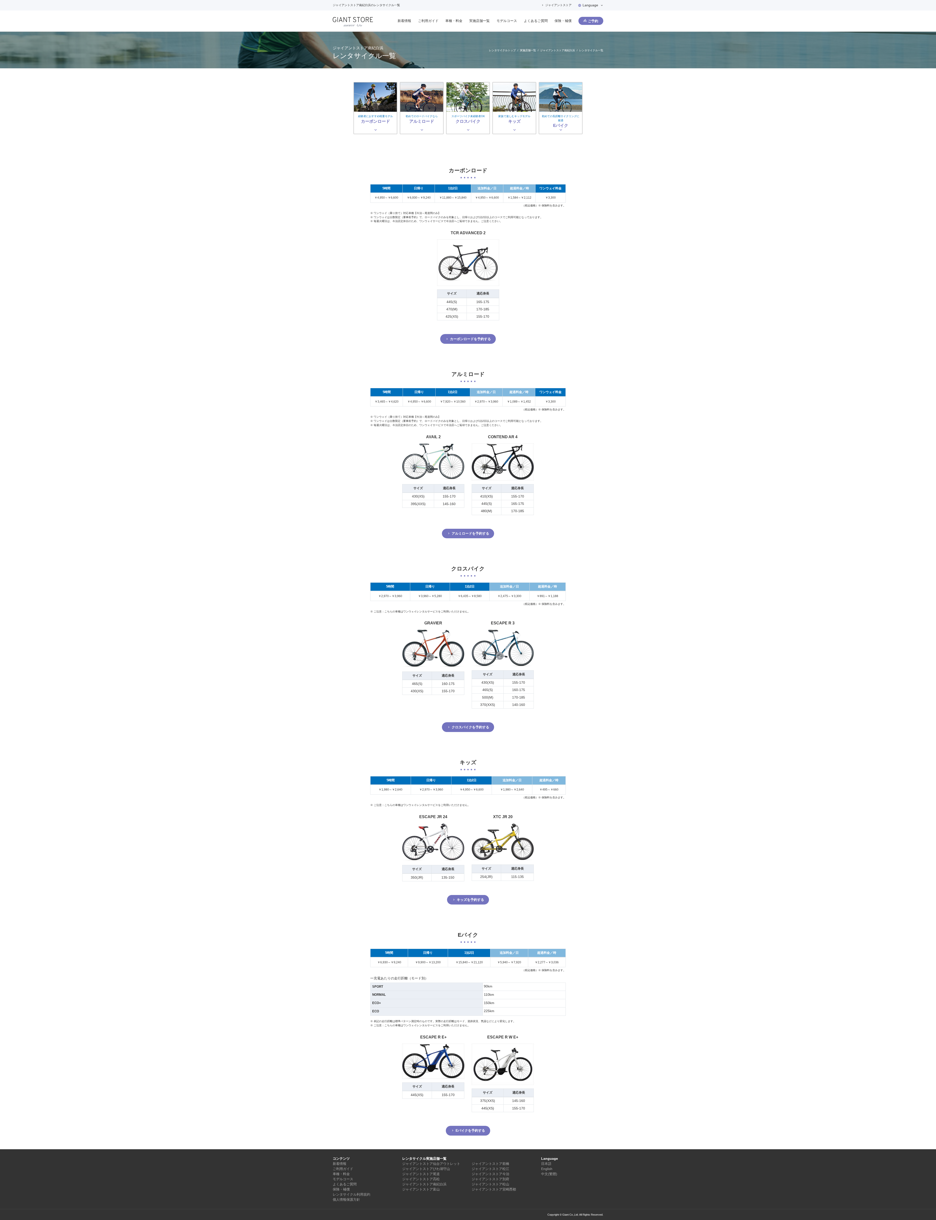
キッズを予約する (470, 900)
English (546, 1169)
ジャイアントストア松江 (490, 1169)
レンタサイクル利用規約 (351, 1194)
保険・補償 (563, 21)
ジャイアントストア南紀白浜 (557, 50)
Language (590, 5)
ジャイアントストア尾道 (421, 1174)
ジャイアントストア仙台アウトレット (431, 1164)
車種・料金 (453, 21)
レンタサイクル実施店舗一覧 (424, 1158)
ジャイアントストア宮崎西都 (494, 1189)
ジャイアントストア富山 (421, 1189)
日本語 (546, 1164)
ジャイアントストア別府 (490, 1179)
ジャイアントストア (558, 5)
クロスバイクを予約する (470, 727)
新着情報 (404, 21)
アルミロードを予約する (470, 533)
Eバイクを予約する (470, 1130)
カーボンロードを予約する (470, 339)
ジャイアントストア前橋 (490, 1164)
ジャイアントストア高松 (421, 1179)
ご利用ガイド (428, 21)
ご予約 (593, 21)
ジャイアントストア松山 (490, 1184)
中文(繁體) (549, 1174)
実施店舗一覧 (479, 21)
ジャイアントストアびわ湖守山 (426, 1169)
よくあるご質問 (536, 21)
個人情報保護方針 (346, 1199)
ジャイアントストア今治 (490, 1174)
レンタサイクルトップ (502, 50)
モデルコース (507, 21)
